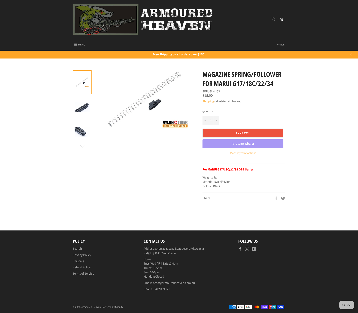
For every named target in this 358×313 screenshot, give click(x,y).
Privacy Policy (82, 255)
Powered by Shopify (112, 307)
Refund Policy (82, 267)
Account (281, 44)
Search (77, 248)
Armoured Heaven (91, 307)
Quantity (207, 111)
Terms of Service (83, 273)
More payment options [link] (243, 153)
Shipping (208, 101)
